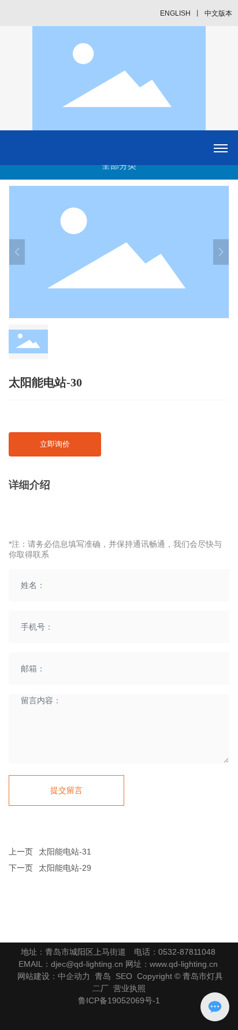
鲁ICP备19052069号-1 (119, 1000)
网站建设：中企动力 (53, 976)
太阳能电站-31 (65, 851)
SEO (124, 976)
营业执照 (129, 988)
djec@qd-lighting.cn (87, 964)
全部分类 (119, 165)
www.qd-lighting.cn (184, 964)
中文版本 (218, 13)
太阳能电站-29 (65, 867)
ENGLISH (175, 13)
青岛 (103, 976)
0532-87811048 (186, 951)
